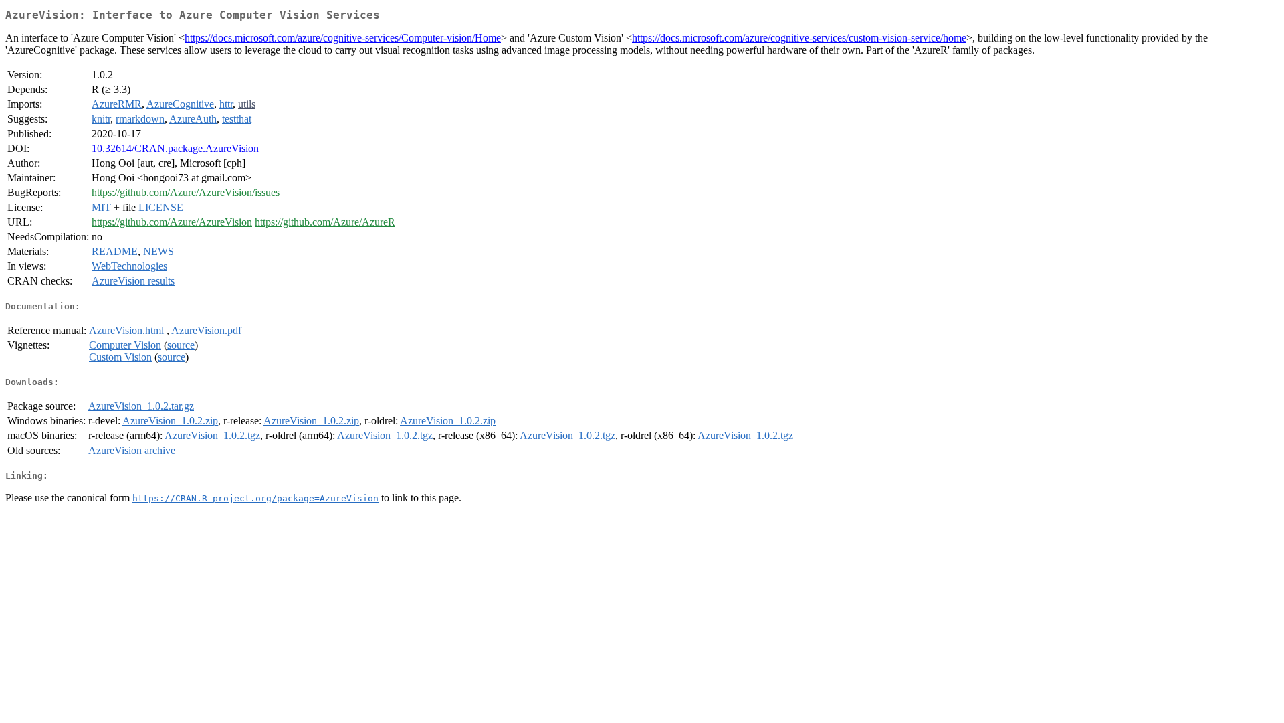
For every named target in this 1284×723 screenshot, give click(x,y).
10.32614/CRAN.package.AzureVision (175, 148)
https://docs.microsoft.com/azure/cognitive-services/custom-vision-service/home (799, 38)
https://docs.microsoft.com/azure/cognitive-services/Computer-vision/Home (343, 38)
